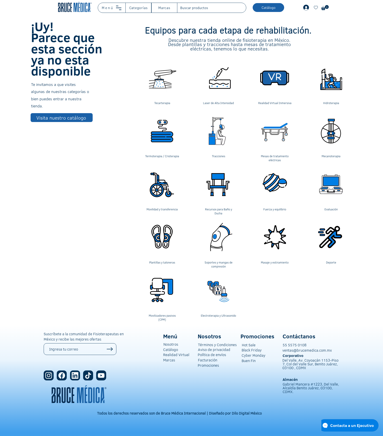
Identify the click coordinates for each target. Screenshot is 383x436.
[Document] (316, 7)
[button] (112, 8)
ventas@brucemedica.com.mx (307, 350)
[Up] (110, 349)
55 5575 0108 (295, 344)
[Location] (49, 375)
